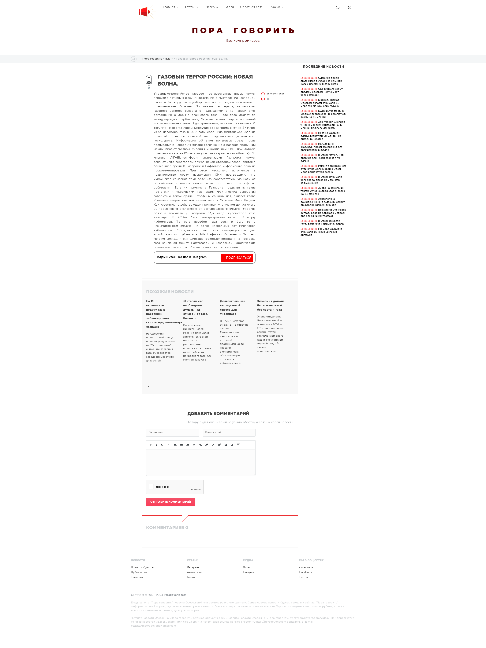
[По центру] (181, 444)
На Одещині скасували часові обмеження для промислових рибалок (321, 146)
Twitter (303, 577)
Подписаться (238, 257)
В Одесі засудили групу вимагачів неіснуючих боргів (322, 222)
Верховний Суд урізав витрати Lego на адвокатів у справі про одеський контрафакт (323, 212)
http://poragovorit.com (271, 622)
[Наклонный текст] (156, 444)
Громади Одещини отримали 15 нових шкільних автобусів (321, 231)
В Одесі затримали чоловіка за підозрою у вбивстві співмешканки (321, 179)
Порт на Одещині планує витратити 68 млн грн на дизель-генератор (321, 135)
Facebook (305, 572)
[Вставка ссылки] (200, 444)
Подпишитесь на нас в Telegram (181, 257)
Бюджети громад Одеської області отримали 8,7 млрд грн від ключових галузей (320, 102)
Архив (275, 7)
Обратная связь (252, 7)
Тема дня (137, 577)
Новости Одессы (142, 567)
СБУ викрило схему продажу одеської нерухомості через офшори (322, 91)
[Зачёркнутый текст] (168, 444)
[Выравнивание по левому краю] (175, 444)
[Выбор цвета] (213, 444)
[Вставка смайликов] (194, 444)
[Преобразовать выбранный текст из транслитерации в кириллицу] (232, 444)
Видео (247, 567)
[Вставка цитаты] (226, 444)
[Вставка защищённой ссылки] (207, 444)
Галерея (248, 572)
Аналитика (194, 572)
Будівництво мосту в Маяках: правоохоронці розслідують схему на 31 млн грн (323, 113)
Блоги (229, 7)
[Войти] (349, 7)
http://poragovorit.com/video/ (309, 618)
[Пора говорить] (144, 7)
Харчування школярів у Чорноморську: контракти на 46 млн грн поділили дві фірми (323, 124)
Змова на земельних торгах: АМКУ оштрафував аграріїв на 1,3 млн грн (323, 190)
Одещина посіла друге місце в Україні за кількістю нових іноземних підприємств (321, 80)
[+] (148, 77)
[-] (148, 82)
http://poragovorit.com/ (208, 618)
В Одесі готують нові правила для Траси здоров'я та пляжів (322, 157)
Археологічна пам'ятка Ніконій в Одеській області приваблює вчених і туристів (323, 201)
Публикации (139, 572)
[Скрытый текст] (219, 444)
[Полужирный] (151, 444)
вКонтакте (306, 567)
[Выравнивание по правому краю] (188, 444)
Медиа (210, 7)
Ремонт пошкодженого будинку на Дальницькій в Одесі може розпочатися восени (323, 168)
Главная (169, 7)
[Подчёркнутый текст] (162, 444)
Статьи (190, 7)
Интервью (193, 567)
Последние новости (323, 66)
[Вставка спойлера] (238, 444)
